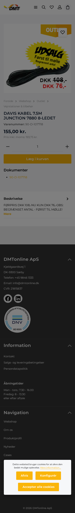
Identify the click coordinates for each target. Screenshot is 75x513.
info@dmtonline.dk (26, 283)
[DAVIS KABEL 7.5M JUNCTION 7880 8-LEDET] (37, 58)
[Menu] (35, 7)
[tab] (37, 206)
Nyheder (9, 446)
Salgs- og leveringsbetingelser (24, 362)
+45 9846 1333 (24, 277)
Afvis (24, 475)
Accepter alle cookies (38, 487)
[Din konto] (59, 7)
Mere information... (50, 467)
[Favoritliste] (51, 7)
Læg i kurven (37, 159)
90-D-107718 (18, 177)
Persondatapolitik (16, 368)
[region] (37, 58)
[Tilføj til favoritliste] (62, 32)
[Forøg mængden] (67, 146)
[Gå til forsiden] (12, 7)
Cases (7, 455)
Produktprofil (13, 438)
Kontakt (9, 356)
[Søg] (43, 7)
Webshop (10, 421)
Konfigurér (48, 475)
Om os (8, 430)
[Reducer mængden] (8, 146)
